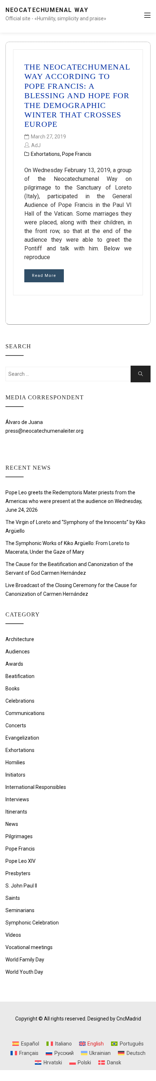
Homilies (15, 762)
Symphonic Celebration (32, 923)
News (11, 824)
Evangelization (22, 738)
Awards (14, 664)
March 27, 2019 (48, 137)
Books (12, 688)
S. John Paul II (21, 886)
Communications (25, 713)
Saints (12, 898)
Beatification (19, 676)
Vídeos (13, 935)
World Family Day (24, 959)
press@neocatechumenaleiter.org (44, 431)
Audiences (17, 651)
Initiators (15, 775)
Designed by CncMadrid (114, 1019)
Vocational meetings (29, 947)
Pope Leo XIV (20, 861)
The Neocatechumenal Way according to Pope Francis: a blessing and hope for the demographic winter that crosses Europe (77, 95)
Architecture (19, 639)
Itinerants (16, 812)
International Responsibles (35, 787)
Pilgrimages (19, 836)
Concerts (15, 725)
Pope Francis (76, 154)
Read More (44, 275)
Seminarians (19, 910)
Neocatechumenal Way (46, 10)
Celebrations (19, 701)
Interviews (17, 799)
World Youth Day (24, 972)
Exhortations (45, 154)
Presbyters (17, 873)
